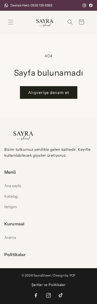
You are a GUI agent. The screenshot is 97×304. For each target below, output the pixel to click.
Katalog (11, 196)
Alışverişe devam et (48, 92)
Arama (10, 237)
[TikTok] (61, 295)
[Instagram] (84, 5)
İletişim (10, 206)
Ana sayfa (12, 185)
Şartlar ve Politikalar (48, 284)
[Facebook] (91, 5)
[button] (11, 22)
